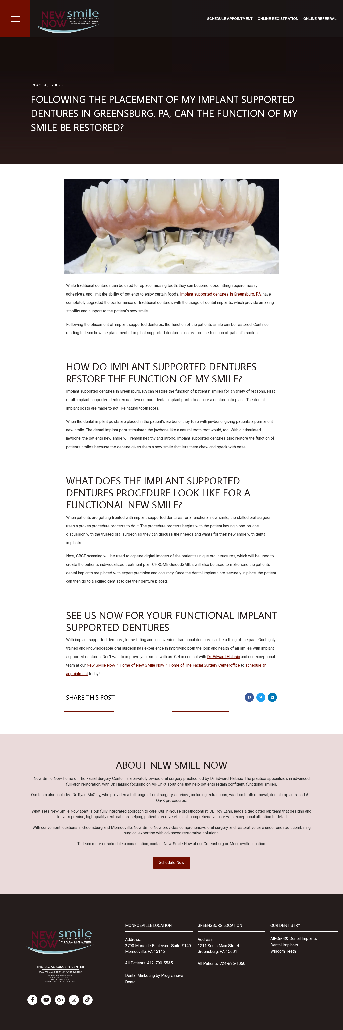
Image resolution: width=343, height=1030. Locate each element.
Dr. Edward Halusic (223, 656)
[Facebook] (32, 1000)
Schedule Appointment (230, 19)
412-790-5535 (160, 963)
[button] (249, 697)
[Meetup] (88, 1000)
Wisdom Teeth (283, 951)
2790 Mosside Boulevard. (148, 945)
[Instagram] (74, 1000)
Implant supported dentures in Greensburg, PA (220, 294)
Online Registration (278, 19)
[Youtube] (46, 1000)
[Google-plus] (60, 1000)
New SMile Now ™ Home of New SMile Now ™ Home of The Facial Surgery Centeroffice (163, 665)
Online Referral (320, 19)
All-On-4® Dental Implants (293, 938)
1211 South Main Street (218, 945)
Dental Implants (284, 945)
